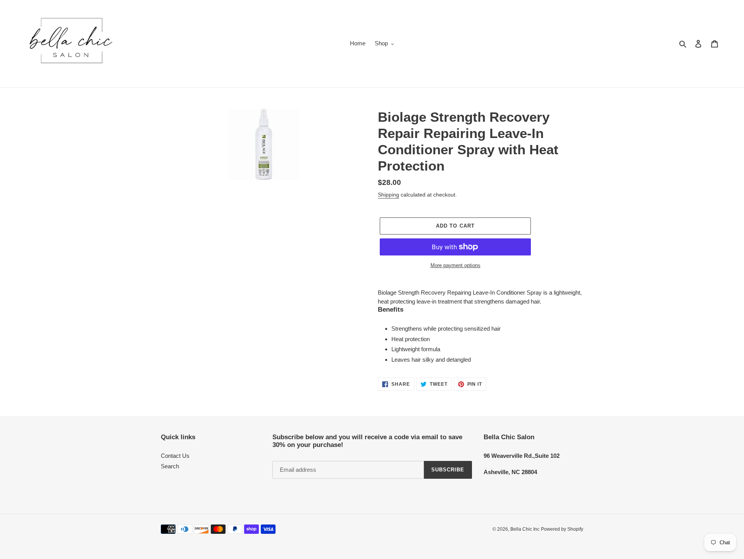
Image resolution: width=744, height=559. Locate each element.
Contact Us (175, 455)
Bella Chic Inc (524, 529)
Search (170, 466)
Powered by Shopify (562, 529)
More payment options (455, 265)
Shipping (388, 195)
